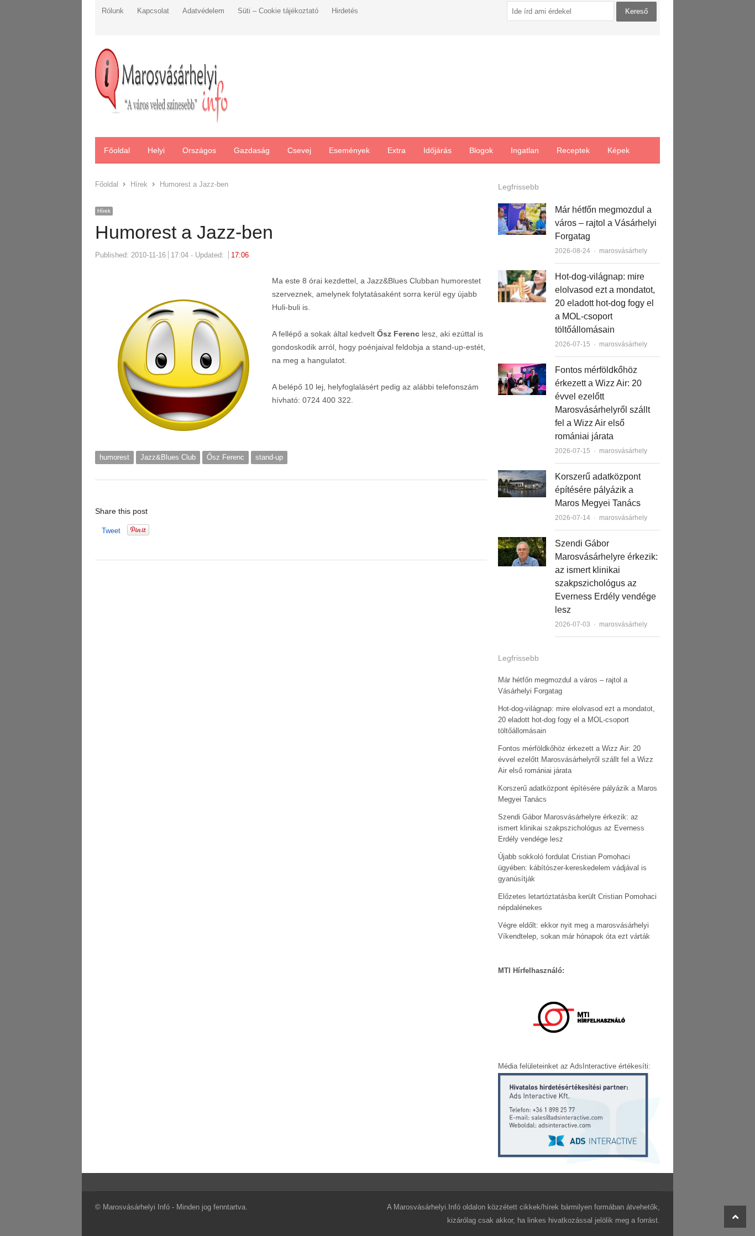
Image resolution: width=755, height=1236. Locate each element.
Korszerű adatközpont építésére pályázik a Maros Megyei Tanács (598, 490)
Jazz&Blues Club (168, 457)
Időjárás (437, 150)
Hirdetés (345, 11)
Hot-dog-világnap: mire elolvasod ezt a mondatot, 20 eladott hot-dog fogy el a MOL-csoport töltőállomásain (605, 303)
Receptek (573, 150)
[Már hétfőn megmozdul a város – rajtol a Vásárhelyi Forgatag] (522, 210)
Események (349, 150)
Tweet (111, 531)
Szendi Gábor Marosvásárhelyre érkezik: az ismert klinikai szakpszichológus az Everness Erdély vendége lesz (571, 828)
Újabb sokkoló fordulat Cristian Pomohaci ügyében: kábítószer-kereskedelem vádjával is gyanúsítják (572, 868)
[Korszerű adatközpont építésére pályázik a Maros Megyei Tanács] (522, 476)
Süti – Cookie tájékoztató (278, 11)
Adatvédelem (203, 11)
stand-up (269, 457)
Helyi (156, 150)
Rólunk (113, 11)
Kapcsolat (153, 11)
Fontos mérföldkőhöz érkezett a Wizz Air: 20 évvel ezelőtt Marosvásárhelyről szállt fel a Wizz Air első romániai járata (575, 759)
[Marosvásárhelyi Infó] (161, 86)
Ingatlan (525, 150)
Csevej (299, 150)
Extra (396, 150)
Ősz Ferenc (225, 457)
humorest (114, 457)
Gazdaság (252, 150)
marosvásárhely (623, 251)
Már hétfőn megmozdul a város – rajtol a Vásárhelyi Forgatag (606, 223)
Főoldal (117, 150)
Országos (199, 150)
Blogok (481, 150)
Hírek (104, 211)
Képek (618, 150)
